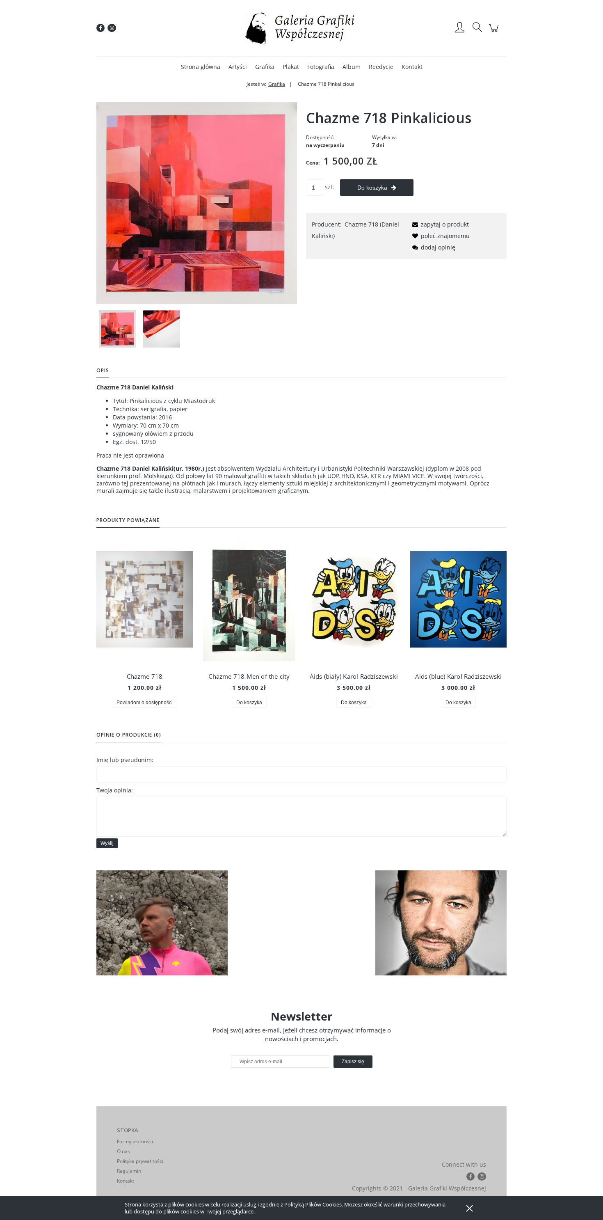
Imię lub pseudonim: (124, 760)
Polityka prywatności (140, 1161)
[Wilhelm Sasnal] (441, 922)
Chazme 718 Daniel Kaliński (135, 387)
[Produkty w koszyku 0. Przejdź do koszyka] (495, 32)
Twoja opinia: (114, 790)
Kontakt (125, 1180)
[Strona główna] (301, 27)
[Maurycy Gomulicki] (162, 922)
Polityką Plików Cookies (313, 1204)
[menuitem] (201, 67)
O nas (123, 1151)
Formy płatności (135, 1141)
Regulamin (129, 1170)
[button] (439, 224)
